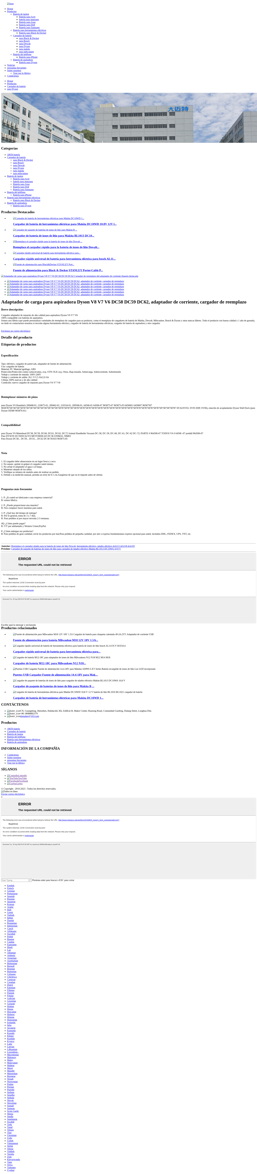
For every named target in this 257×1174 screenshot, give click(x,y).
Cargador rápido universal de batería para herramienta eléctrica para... (57, 651)
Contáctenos (13, 76)
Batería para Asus (27, 22)
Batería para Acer (27, 17)
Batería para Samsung (29, 27)
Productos (12, 11)
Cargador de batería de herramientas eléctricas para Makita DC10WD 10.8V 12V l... (65, 224)
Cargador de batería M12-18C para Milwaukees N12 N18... (49, 663)
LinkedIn (22, 775)
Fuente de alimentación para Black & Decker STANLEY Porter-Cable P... (58, 270)
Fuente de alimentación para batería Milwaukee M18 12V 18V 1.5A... (55, 640)
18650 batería (13, 154)
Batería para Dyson (28, 62)
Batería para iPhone (28, 57)
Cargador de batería (22, 35)
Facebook (23, 781)
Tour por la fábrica (21, 73)
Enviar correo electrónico (13, 794)
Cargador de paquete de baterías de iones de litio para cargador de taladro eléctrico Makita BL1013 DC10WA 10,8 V (66, 549)
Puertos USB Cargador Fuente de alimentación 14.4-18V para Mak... (55, 674)
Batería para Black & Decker (32, 33)
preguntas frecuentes (16, 68)
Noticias (11, 65)
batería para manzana (29, 19)
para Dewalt (24, 43)
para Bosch (24, 41)
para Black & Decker (29, 38)
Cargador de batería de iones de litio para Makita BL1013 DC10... (53, 235)
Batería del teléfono (22, 54)
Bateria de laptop (21, 14)
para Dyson (24, 46)
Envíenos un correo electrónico (15, 331)
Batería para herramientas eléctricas (29, 30)
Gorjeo (19, 783)
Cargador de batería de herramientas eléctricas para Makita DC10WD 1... (58, 697)
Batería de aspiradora (23, 59)
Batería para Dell (27, 25)
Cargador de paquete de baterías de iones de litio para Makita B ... (53, 686)
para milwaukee (26, 51)
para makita (24, 49)
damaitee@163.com (29, 716)
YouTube (22, 778)
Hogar (10, 8)
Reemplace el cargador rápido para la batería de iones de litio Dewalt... (56, 247)
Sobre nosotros (14, 70)
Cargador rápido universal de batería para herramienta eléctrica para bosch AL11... (64, 258)
